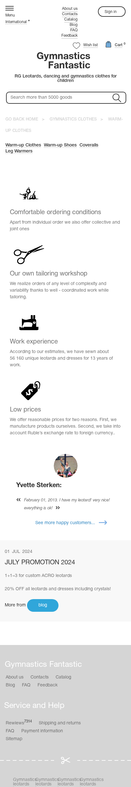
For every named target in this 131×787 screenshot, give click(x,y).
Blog (74, 25)
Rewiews (19, 722)
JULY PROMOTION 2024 (40, 563)
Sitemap (14, 739)
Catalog (71, 19)
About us (70, 8)
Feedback (69, 35)
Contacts (70, 14)
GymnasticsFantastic (63, 61)
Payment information (42, 731)
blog (42, 605)
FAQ (74, 30)
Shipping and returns (60, 723)
